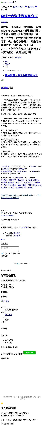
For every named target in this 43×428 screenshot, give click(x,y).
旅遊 (33, 171)
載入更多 (4, 243)
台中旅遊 (6, 166)
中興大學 (27, 183)
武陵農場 (19, 188)
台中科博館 (28, 188)
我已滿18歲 (5, 424)
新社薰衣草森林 (10, 185)
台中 (2, 180)
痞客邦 (22, 227)
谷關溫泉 (12, 180)
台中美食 (34, 166)
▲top (3, 239)
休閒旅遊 (18, 57)
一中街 (3, 183)
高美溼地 (11, 188)
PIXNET (9, 397)
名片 (6, 66)
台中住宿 (6, 169)
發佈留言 (4, 256)
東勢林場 (21, 180)
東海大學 (19, 183)
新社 (6, 180)
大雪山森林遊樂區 (32, 180)
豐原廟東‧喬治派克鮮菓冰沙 (21, 75)
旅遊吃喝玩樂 (6, 171)
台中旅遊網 (22, 171)
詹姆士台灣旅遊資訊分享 (19, 16)
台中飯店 (21, 169)
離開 (12, 424)
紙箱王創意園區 (33, 185)
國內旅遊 (17, 233)
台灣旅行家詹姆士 (7, 215)
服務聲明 (22, 399)
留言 (27, 227)
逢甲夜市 (11, 183)
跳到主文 (4, 22)
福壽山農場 (22, 185)
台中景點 (19, 178)
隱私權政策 (37, 397)
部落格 (7, 64)
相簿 (6, 61)
